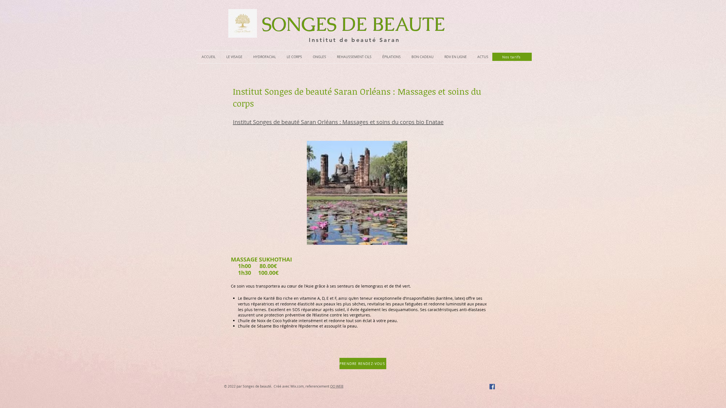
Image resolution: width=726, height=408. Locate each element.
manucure (247, 367)
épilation (243, 365)
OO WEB (336, 386)
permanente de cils (241, 372)
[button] (234, 56)
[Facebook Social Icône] (492, 386)
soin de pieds (238, 369)
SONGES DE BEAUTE (353, 24)
